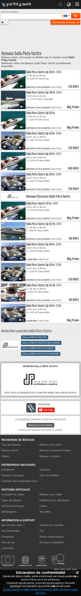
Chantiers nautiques (12, 475)
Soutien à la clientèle (51, 525)
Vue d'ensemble (10, 530)
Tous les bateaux (11, 444)
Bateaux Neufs (9, 450)
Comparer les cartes (12, 494)
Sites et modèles (49, 475)
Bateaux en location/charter (55, 450)
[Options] (77, 4)
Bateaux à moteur (50, 456)
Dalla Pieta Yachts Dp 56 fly (40, 224)
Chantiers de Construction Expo (19, 481)
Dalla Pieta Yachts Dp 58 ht (40, 72)
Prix (42, 530)
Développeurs (9, 511)
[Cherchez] (75, 15)
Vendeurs (45, 469)
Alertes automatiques (52, 536)
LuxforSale (7, 548)
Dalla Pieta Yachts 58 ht (39, 203)
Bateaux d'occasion (40, 425)
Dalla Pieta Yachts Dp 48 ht (40, 92)
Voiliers (5, 456)
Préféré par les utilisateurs (54, 500)
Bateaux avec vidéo (51, 494)
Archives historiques (13, 506)
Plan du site (8, 542)
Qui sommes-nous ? (12, 525)
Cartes (43, 506)
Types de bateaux (11, 500)
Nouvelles (45, 511)
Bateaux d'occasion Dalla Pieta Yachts (48, 196)
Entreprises (7, 469)
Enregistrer (7, 536)
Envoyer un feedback (52, 542)
